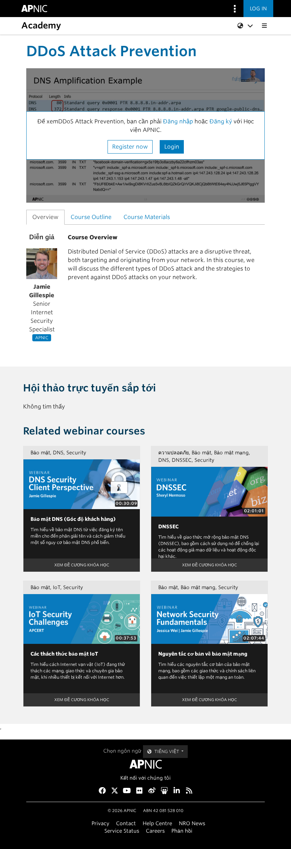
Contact (126, 823)
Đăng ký (221, 121)
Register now (130, 146)
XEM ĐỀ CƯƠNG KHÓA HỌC (81, 564)
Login (171, 146)
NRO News (192, 823)
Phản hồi (181, 831)
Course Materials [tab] (146, 217)
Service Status (121, 831)
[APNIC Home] (145, 764)
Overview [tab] (45, 217)
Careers (155, 831)
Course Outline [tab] (91, 217)
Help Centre (157, 823)
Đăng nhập (178, 121)
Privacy (100, 823)
